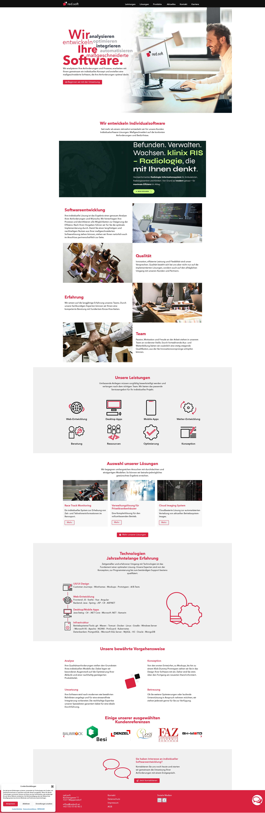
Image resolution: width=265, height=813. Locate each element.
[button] (52, 786)
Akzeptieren (10, 804)
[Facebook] (164, 800)
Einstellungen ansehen (44, 804)
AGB (110, 807)
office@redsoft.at (71, 804)
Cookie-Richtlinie (17, 809)
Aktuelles (171, 4)
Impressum (113, 803)
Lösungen (144, 4)
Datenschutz (114, 799)
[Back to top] (198, 786)
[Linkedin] (159, 800)
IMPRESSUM (41, 809)
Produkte (157, 4)
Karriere (195, 4)
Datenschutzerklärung (29, 809)
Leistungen (130, 4)
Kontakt (183, 4)
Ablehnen (26, 804)
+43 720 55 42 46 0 (72, 807)
